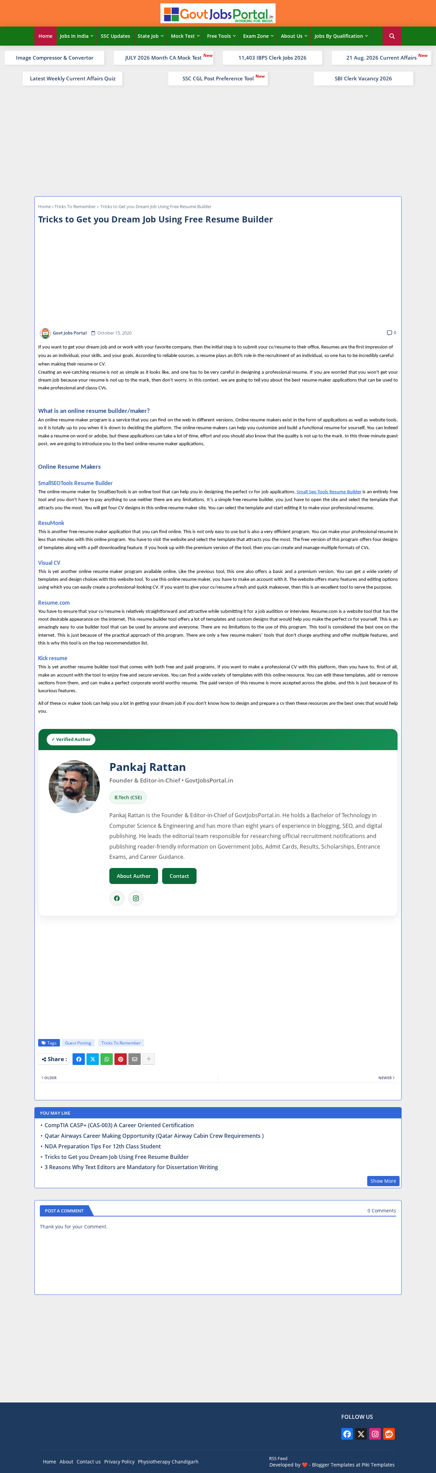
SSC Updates (115, 36)
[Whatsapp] (106, 1059)
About (66, 1461)
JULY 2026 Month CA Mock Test (163, 57)
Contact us (89, 1461)
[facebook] (347, 1434)
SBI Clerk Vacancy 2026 (363, 78)
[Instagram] (135, 898)
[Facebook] (116, 898)
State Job (148, 36)
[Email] (134, 1059)
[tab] (45, 36)
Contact (179, 875)
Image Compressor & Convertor (54, 57)
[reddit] (389, 1434)
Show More (383, 1181)
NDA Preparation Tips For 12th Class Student (103, 1146)
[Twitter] (93, 1059)
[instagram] (375, 1434)
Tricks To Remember (75, 206)
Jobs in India (74, 36)
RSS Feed (278, 1458)
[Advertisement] (218, 140)
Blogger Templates (333, 1464)
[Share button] (148, 1059)
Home (45, 36)
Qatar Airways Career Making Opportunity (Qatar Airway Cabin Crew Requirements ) (154, 1135)
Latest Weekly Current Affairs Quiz (72, 78)
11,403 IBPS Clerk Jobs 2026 (272, 57)
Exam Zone (256, 36)
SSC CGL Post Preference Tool (218, 78)
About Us (291, 36)
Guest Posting (78, 1043)
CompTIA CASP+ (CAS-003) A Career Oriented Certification (119, 1125)
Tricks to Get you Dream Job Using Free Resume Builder (117, 1157)
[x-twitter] (361, 1434)
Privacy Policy (119, 1461)
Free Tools (219, 36)
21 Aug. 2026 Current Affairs (381, 57)
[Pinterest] (120, 1059)
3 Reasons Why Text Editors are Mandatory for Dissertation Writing (131, 1167)
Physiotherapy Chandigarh (168, 1461)
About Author (134, 875)
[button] (392, 36)
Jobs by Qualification (339, 36)
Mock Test (183, 36)
